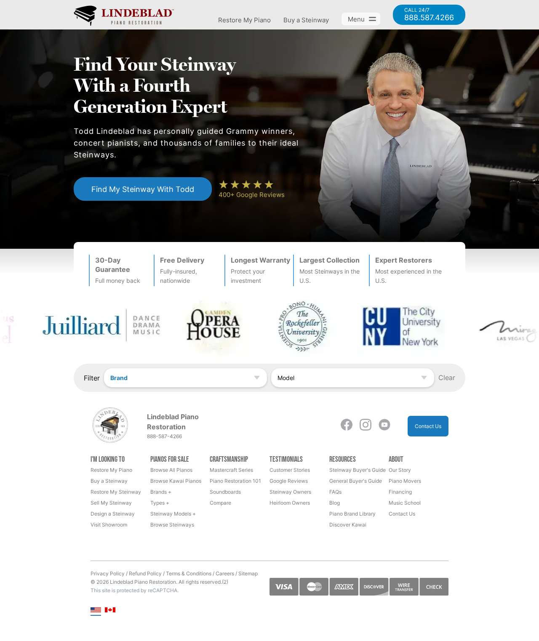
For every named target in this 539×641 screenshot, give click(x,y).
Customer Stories (290, 469)
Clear (446, 377)
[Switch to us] (96, 610)
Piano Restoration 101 (235, 480)
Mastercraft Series (231, 469)
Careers (225, 573)
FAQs (335, 491)
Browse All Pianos (171, 469)
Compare (220, 502)
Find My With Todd (142, 189)
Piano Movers (405, 480)
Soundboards (225, 491)
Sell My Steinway (111, 502)
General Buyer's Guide (355, 480)
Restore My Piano (244, 20)
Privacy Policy (108, 573)
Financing (400, 491)
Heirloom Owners (290, 502)
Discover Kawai (347, 524)
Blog (334, 502)
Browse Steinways (172, 524)
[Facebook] (346, 426)
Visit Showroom (109, 524)
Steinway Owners (290, 491)
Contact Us (428, 426)
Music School (405, 502)
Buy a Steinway (306, 20)
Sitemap (248, 573)
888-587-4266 (164, 436)
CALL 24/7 (429, 14)
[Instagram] (365, 426)
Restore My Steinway (116, 491)
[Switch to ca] (110, 610)
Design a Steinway (113, 513)
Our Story (400, 469)
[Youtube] (384, 426)
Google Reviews (289, 480)
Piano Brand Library (352, 513)
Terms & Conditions (188, 573)
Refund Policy (145, 573)
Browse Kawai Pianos (175, 480)
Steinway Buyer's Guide (357, 469)
